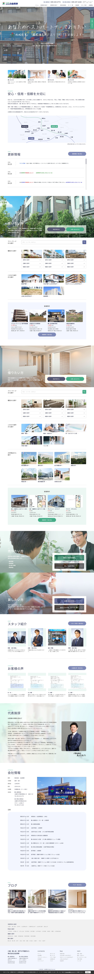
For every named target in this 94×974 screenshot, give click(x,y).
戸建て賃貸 (79, 959)
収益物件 (62, 961)
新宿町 (48, 931)
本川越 (31, 940)
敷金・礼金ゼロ (80, 955)
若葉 (27, 940)
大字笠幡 (44, 931)
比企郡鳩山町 (24, 926)
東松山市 (46, 926)
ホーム (37, 5)
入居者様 (77, 5)
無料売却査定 (63, 5)
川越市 (9, 926)
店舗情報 (91, 5)
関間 (53, 931)
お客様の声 (52, 959)
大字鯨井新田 (58, 931)
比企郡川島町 (40, 926)
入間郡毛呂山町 (32, 926)
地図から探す (26, 267)
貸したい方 (52, 955)
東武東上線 (10, 936)
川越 (21, 940)
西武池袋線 (33, 936)
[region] (47, 174)
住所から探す (26, 260)
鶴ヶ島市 (14, 926)
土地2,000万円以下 (64, 959)
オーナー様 (70, 5)
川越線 (15, 936)
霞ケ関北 (27, 931)
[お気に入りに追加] (26, 311)
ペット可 (79, 961)
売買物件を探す (43, 5)
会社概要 (39, 955)
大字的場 (10, 931)
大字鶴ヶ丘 (15, 931)
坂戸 (17, 940)
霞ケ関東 (33, 931)
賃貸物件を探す (53, 5)
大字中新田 (38, 931)
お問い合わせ (92, 24)
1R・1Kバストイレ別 (81, 957)
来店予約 (92, 14)
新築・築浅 (79, 953)
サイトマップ (40, 961)
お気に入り (92, 34)
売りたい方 (52, 953)
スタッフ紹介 (84, 5)
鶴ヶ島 (9, 940)
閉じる (87, 972)
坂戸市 (18, 926)
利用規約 (39, 959)
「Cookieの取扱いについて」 (69, 972)
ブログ (51, 961)
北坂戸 (43, 940)
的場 (24, 940)
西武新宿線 (26, 936)
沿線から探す (26, 263)
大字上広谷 (21, 931)
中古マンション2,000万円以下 (66, 957)
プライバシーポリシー (42, 957)
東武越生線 (20, 936)
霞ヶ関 (13, 940)
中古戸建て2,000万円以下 (65, 955)
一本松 (39, 940)
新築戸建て (62, 953)
